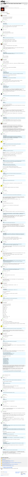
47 (1, 412)
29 (1, 252)
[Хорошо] (8, 13)
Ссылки (15, 3)
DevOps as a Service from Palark (7, 467)
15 (1, 124)
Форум (5, 3)
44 (1, 391)
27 (1, 232)
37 (1, 303)
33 (1, 278)
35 (1, 288)
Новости (2, 3)
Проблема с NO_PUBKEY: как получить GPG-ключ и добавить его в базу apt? (11, 462)
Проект (17, 3)
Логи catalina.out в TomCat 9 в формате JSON (7, 465)
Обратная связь (17, 472)
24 (1, 202)
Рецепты (12, 3)
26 (1, 221)
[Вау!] (9, 13)
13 (1, 109)
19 (1, 159)
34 (1, 284)
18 (1, 149)
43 (1, 378)
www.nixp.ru (2, 475)
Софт (7, 3)
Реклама (20, 3)
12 (1, 101)
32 (1, 274)
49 (1, 448)
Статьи (9, 3)
